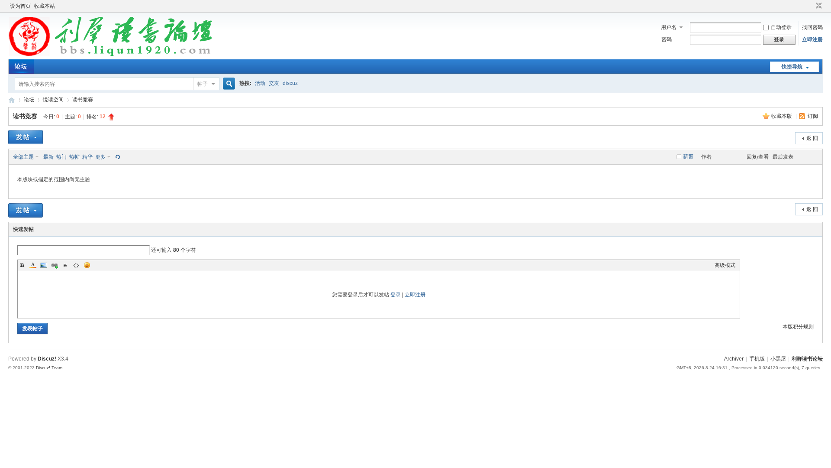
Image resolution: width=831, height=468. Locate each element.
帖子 (202, 84)
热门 (61, 157)
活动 (260, 83)
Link (54, 265)
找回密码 (812, 27)
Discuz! (47, 359)
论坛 (21, 66)
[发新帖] (25, 137)
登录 (395, 295)
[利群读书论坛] (113, 54)
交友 (274, 83)
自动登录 (781, 27)
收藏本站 (44, 6)
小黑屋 (778, 359)
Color (33, 265)
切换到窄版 (818, 6)
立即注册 (812, 39)
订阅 (813, 116)
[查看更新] (117, 157)
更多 (100, 157)
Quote (65, 265)
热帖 (74, 157)
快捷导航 (792, 67)
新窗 (688, 156)
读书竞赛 (82, 100)
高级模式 (725, 265)
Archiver (734, 359)
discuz (290, 83)
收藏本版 (782, 116)
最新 (48, 157)
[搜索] (227, 84)
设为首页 (20, 6)
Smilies (87, 265)
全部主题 (23, 157)
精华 (87, 157)
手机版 (757, 359)
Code (76, 265)
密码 (666, 39)
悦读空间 (53, 100)
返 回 (812, 138)
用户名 (668, 27)
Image (43, 265)
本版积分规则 (798, 327)
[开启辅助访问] (810, 6)
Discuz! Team (49, 367)
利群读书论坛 (11, 100)
